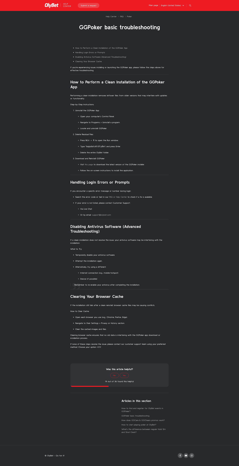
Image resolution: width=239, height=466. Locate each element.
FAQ (121, 16)
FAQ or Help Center (118, 197)
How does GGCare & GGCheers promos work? (143, 420)
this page (89, 164)
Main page (153, 5)
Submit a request (88, 5)
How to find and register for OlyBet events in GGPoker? (142, 409)
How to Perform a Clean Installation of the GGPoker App (101, 48)
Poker (129, 16)
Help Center (111, 16)
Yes (124, 375)
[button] (173, 5)
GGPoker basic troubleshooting (135, 416)
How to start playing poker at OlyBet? (138, 425)
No (114, 375)
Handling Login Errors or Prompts (90, 52)
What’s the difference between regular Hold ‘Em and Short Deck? (143, 430)
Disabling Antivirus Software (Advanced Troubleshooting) (100, 57)
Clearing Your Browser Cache (88, 61)
